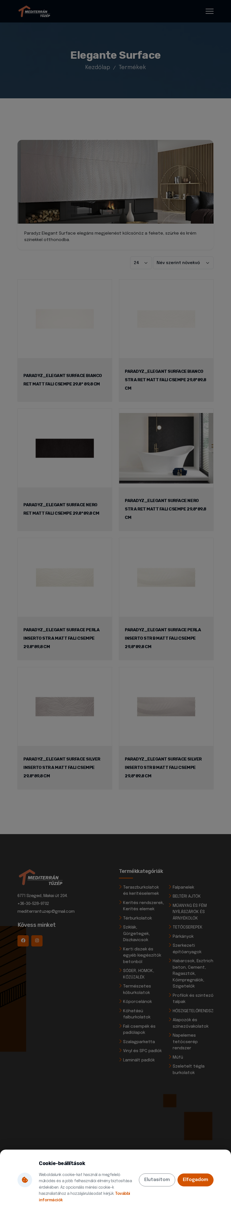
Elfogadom (195, 1179)
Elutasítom (157, 1179)
